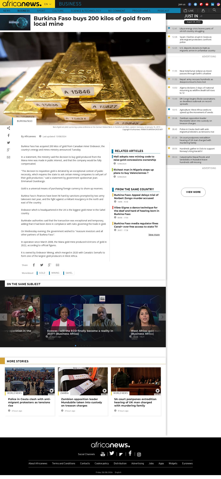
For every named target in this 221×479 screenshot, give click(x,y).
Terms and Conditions (63, 463)
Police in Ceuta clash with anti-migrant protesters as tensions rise (197, 130)
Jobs (151, 463)
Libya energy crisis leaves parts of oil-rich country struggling (196, 29)
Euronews (187, 463)
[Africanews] (20, 3)
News (6, 11)
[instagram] (139, 454)
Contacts (85, 463)
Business (23, 11)
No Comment (116, 11)
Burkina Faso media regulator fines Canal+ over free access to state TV (136, 225)
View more (193, 192)
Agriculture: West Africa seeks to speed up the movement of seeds (196, 111)
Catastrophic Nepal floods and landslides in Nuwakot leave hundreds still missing (195, 159)
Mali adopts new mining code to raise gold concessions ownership (135, 158)
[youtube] (103, 454)
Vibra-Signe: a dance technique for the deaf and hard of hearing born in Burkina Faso (136, 211)
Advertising (137, 463)
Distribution (120, 463)
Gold (42, 273)
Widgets (173, 463)
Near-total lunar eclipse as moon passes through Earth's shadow (196, 72)
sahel (69, 273)
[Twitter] (112, 454)
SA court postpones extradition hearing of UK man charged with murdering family (195, 140)
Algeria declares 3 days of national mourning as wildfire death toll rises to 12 (197, 90)
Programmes (141, 11)
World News (14, 393)
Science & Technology (86, 11)
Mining (55, 273)
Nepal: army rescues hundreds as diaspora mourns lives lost (196, 80)
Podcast (163, 11)
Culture (58, 11)
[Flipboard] (121, 454)
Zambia (64, 393)
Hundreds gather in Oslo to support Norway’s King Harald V (197, 149)
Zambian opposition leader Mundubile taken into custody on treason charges (196, 121)
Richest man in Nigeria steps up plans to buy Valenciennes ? (134, 171)
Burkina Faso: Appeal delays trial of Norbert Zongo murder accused (136, 196)
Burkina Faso (24, 121)
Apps (161, 463)
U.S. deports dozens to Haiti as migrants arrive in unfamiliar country (197, 49)
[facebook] (130, 454)
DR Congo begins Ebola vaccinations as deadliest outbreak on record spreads (197, 101)
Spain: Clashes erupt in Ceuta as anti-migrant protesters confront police (196, 39)
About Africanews (37, 463)
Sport (41, 11)
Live (191, 11)
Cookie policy (102, 463)
